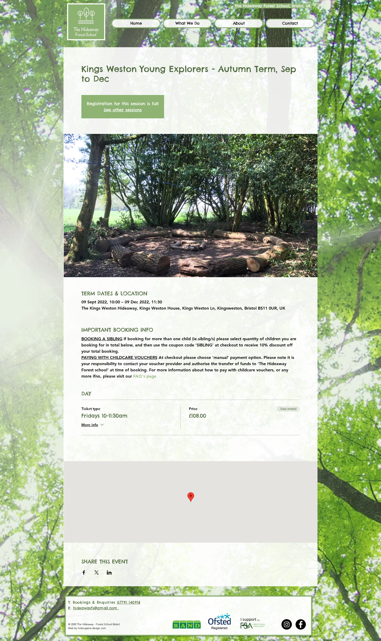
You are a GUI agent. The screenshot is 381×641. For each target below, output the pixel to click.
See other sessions (123, 109)
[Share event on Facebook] (83, 572)
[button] (187, 23)
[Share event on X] (96, 572)
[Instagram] (286, 624)
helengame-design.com (92, 628)
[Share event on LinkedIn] (109, 572)
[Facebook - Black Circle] (300, 624)
